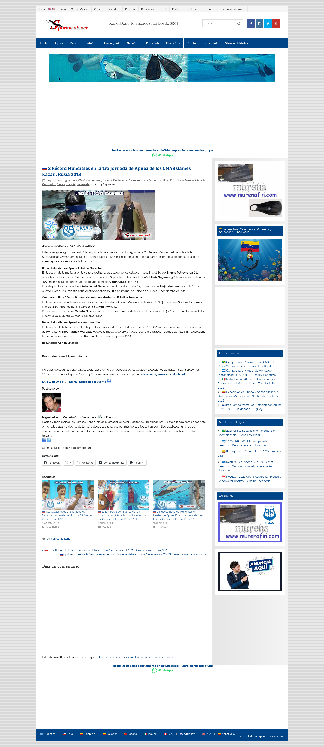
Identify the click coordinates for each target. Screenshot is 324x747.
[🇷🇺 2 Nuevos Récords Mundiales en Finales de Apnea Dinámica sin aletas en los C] (179, 495)
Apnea (59, 43)
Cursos (98, 9)
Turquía (70, 184)
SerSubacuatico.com (233, 9)
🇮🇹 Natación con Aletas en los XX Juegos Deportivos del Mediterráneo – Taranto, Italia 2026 (246, 384)
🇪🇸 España (130, 734)
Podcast (176, 9)
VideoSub (211, 43)
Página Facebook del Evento (87, 382)
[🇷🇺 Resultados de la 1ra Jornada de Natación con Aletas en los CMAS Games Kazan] (68, 495)
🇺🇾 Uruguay (187, 734)
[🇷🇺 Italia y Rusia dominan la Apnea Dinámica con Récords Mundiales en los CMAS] (123, 495)
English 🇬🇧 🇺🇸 (47, 9)
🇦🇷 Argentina (48, 734)
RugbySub (173, 43)
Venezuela (83, 184)
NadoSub (133, 43)
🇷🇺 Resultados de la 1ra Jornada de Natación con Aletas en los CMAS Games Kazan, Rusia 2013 (67, 515)
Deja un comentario (58, 538)
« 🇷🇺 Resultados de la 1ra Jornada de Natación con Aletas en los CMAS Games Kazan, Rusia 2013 (104, 550)
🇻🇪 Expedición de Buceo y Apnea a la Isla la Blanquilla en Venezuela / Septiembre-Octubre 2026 (248, 396)
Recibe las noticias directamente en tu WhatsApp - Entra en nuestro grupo (162, 150)
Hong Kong (170, 180)
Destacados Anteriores (127, 180)
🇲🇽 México (150, 734)
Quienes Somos (80, 9)
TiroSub (192, 43)
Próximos (130, 9)
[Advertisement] (162, 117)
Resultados (147, 9)
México (189, 180)
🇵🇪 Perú (168, 734)
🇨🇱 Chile (68, 734)
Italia (181, 180)
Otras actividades (236, 43)
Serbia (61, 184)
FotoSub (91, 43)
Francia (157, 180)
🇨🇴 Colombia (87, 734)
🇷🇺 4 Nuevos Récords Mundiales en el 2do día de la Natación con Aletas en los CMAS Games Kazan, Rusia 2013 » (133, 554)
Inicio (63, 9)
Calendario (113, 9)
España (147, 180)
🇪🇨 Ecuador (110, 734)
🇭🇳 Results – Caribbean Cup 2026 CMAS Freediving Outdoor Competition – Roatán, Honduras (246, 466)
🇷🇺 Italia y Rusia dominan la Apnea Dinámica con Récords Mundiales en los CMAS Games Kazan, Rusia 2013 (122, 515)
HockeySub (112, 43)
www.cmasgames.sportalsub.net (163, 374)
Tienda (163, 9)
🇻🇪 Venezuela (226, 734)
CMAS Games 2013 (89, 180)
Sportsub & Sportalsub (271, 736)
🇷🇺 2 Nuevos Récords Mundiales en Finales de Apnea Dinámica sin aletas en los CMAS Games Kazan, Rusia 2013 (178, 515)
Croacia (107, 180)
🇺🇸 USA (206, 734)
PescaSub (152, 43)
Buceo (74, 43)
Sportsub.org (209, 9)
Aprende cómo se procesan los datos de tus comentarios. (135, 657)
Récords (200, 180)
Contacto (191, 9)
